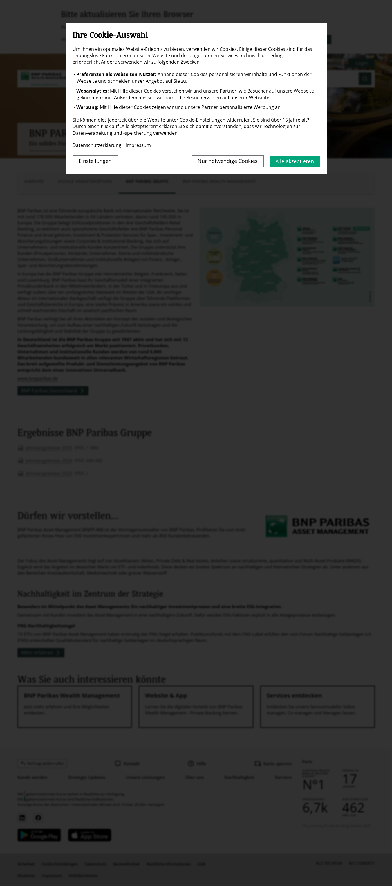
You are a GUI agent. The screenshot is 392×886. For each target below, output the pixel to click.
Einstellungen (95, 160)
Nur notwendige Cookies (228, 160)
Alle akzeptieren (294, 161)
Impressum (138, 145)
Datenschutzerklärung (97, 145)
